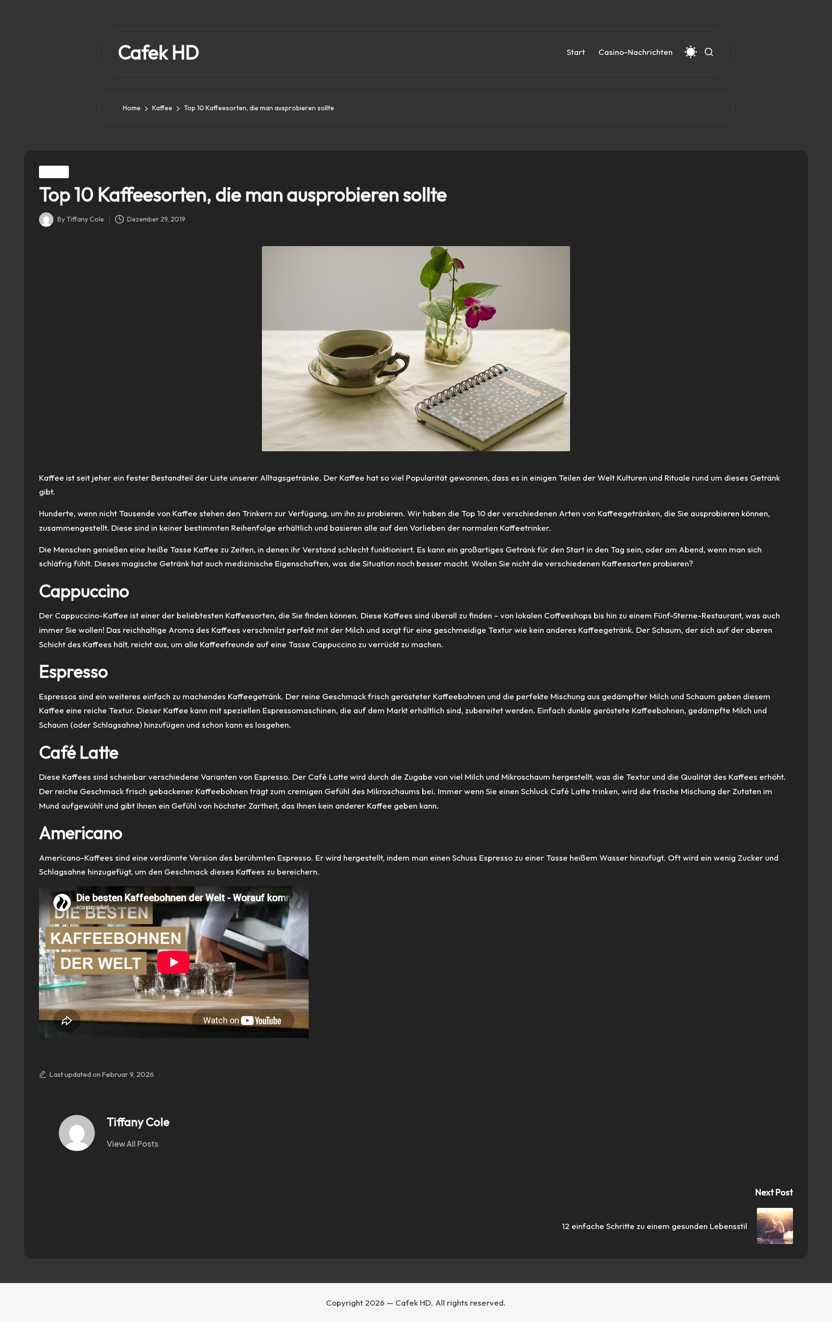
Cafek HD (158, 52)
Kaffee (54, 172)
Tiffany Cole (138, 1121)
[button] (132, 1144)
